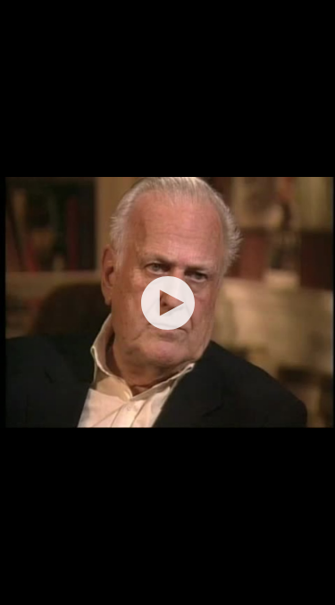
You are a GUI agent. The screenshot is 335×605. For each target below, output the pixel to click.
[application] (167, 302)
